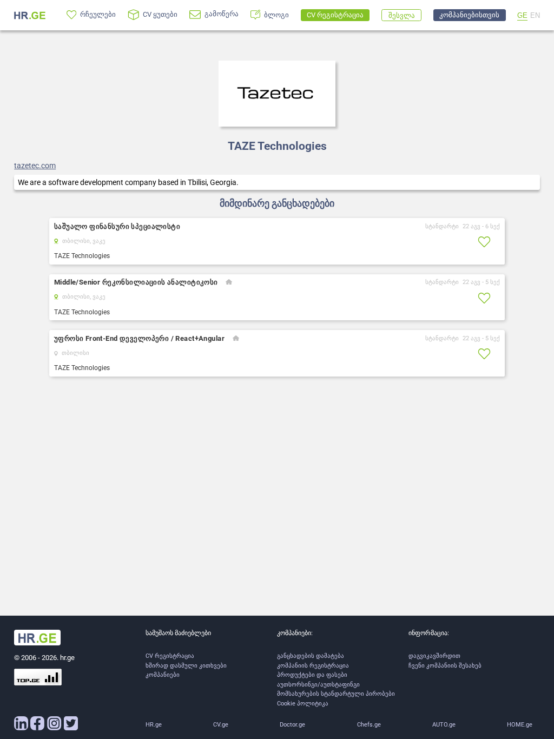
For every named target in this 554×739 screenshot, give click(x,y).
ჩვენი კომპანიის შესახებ (445, 665)
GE (522, 15)
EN (535, 15)
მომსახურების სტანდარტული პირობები (336, 693)
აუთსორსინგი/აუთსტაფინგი (318, 684)
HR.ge (154, 724)
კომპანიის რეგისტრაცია (313, 665)
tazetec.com (35, 165)
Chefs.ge (369, 724)
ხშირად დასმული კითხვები (186, 665)
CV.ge (220, 724)
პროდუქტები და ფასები (312, 674)
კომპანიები (163, 674)
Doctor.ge (292, 724)
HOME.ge (519, 724)
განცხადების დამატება (310, 655)
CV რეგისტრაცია (170, 655)
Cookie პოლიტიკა (302, 703)
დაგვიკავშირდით (434, 655)
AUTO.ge (444, 724)
